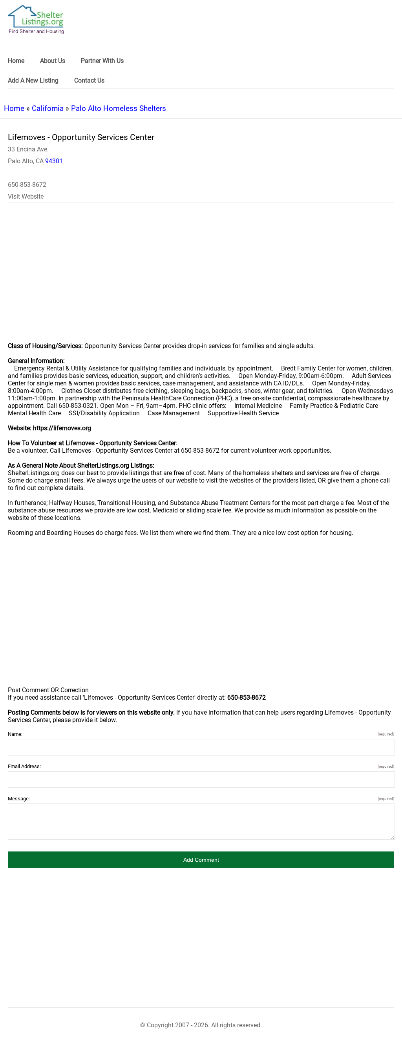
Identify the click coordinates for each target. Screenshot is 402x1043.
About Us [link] (52, 60)
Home (14, 108)
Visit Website (26, 196)
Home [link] (16, 60)
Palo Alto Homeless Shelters (118, 108)
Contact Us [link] (89, 80)
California (48, 108)
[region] (201, 278)
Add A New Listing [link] (33, 80)
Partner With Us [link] (102, 60)
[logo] (36, 19)
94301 (54, 161)
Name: (201, 734)
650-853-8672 (27, 184)
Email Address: (201, 766)
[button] (201, 859)
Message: (201, 799)
